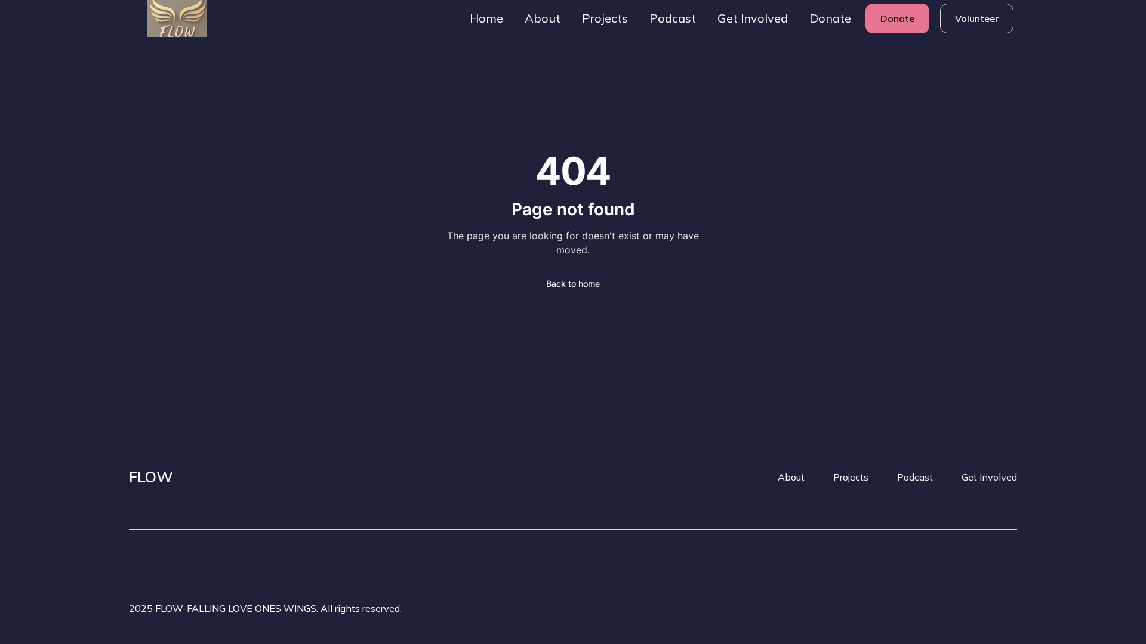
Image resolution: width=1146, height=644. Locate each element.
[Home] (167, 18)
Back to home (573, 283)
